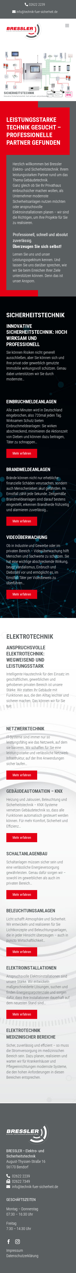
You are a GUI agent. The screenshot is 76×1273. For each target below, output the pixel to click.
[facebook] (8, 1241)
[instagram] (17, 1241)
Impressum (14, 1250)
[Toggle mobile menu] (67, 25)
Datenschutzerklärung (22, 1256)
